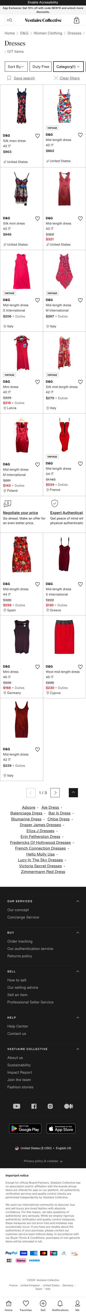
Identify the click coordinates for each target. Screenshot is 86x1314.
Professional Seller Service (30, 1002)
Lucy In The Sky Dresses (40, 860)
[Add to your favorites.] (37, 136)
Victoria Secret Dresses (40, 866)
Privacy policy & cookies (41, 1161)
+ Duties (18, 316)
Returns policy (19, 956)
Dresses (74, 33)
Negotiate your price (20, 512)
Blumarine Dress (26, 819)
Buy (10, 933)
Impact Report (19, 1072)
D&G (24, 33)
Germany (68, 1285)
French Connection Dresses (40, 848)
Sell (11, 972)
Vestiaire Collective (27, 1049)
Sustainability (19, 1065)
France (13, 1285)
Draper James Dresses (40, 825)
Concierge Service (23, 917)
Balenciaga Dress (26, 813)
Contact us (16, 1033)
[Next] (55, 792)
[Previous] (31, 792)
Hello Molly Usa (40, 854)
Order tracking (20, 941)
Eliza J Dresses (40, 831)
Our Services (20, 901)
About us (15, 1057)
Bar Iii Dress (60, 813)
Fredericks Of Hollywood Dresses (40, 842)
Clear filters (70, 78)
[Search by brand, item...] (9, 20)
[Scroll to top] (73, 792)
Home (10, 33)
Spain (39, 1289)
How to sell (16, 980)
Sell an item (17, 994)
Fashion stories (20, 1087)
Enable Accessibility (43, 2)
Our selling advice (22, 987)
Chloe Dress (58, 819)
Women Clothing (48, 33)
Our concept (18, 909)
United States (51, 1285)
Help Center (17, 1026)
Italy (47, 1289)
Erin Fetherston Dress (40, 837)
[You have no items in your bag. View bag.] (76, 20)
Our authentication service (30, 948)
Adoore (28, 807)
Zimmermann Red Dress (43, 872)
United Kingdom (30, 1285)
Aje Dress (50, 807)
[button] (76, 20)
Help (11, 1018)
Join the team (19, 1079)
